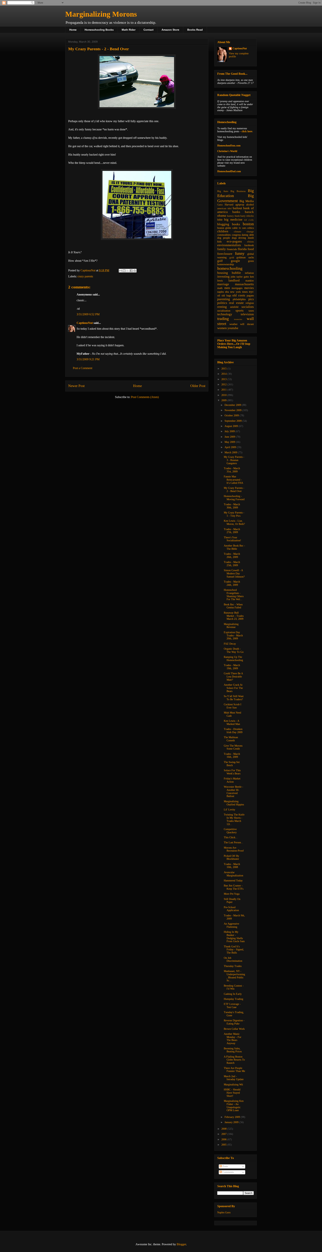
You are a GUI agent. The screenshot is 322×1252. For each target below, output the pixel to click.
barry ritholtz (247, 216)
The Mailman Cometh (231, 739)
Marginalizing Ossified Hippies (234, 803)
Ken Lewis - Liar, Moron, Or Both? (234, 522)
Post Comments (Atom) (145, 397)
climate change (244, 231)
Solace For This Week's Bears (232, 772)
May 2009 (230, 442)
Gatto (220, 204)
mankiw (249, 280)
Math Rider (128, 29)
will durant (247, 324)
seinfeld (234, 307)
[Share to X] (128, 271)
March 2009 (231, 452)
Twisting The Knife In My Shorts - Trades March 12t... (234, 819)
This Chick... (231, 837)
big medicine (233, 219)
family (221, 249)
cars (244, 228)
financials (232, 249)
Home (73, 29)
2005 (224, 1144)
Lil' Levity (229, 809)
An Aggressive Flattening (231, 925)
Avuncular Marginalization (233, 874)
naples (220, 291)
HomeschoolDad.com (229, 171)
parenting (223, 299)
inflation (249, 273)
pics (251, 299)
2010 (224, 395)
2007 (224, 1134)
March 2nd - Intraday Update (234, 1078)
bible (219, 219)
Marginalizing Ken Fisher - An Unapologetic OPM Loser (234, 1106)
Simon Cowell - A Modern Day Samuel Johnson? (234, 573)
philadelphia (239, 299)
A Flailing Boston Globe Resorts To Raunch (234, 1059)
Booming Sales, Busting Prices (233, 1050)
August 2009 (232, 426)
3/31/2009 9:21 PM (88, 359)
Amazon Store (170, 29)
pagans (250, 295)
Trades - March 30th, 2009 (232, 506)
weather (233, 324)
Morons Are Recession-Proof (234, 849)
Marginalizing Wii (233, 1084)
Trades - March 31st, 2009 (232, 470)
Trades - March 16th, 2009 (232, 756)
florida (242, 249)
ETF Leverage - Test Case (232, 1006)
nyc (251, 291)
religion (250, 303)
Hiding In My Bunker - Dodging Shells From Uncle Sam (234, 937)
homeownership (225, 264)
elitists (250, 241)
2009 (224, 400)
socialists (248, 307)
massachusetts (244, 284)
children (222, 231)
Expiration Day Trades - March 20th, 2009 (233, 635)
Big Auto (222, 191)
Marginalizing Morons (101, 14)
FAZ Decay (230, 643)
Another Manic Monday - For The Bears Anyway (232, 1039)
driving (242, 237)
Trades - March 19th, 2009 (232, 667)
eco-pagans (234, 241)
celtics (250, 228)
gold (231, 257)
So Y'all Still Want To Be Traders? (234, 698)
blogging (223, 224)
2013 (224, 379)
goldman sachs (245, 257)
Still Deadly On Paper (232, 901)
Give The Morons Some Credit (233, 747)
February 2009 (233, 1117)
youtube (233, 328)
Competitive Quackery (230, 831)
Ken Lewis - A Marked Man (232, 722)
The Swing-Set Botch (232, 764)
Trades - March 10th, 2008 (232, 866)
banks (236, 212)
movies (249, 288)
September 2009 (233, 421)
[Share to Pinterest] (135, 271)
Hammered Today (233, 880)
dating (245, 234)
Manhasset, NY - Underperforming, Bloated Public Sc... (234, 976)
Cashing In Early (233, 994)
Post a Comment (82, 368)
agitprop (239, 204)
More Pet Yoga (231, 893)
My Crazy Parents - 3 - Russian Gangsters (234, 460)
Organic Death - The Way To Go (234, 650)
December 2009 (233, 405)
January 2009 (232, 1122)
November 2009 (233, 410)
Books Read (195, 29)
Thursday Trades (233, 966)
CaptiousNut (85, 322)
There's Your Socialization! (232, 539)
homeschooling (229, 268)
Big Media (246, 201)
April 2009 (231, 447)
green (251, 261)
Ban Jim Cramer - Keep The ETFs (233, 887)
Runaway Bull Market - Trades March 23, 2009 (234, 615)
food (251, 249)
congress (236, 234)
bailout (237, 208)
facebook (249, 245)
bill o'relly (249, 220)
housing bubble (229, 273)
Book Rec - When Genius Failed (233, 606)
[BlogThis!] (124, 271)
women (222, 328)
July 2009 (230, 431)
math (219, 288)
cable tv (236, 228)
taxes (251, 310)
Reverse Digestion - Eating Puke (234, 1022)
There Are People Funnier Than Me (234, 1070)
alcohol (250, 204)
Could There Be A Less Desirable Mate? (233, 676)
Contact (148, 29)
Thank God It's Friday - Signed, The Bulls (234, 949)
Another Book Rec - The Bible (234, 547)
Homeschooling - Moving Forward (234, 498)
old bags (226, 295)
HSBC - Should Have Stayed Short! (232, 1092)
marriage (223, 284)
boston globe (224, 228)
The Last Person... (233, 842)
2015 (224, 368)
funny (239, 253)
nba (227, 291)
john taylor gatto (240, 276)
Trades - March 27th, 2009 (232, 531)
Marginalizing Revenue (231, 626)
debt (251, 234)
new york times (238, 291)
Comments (228, 1172)
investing (223, 276)
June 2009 (230, 436)
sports (240, 310)
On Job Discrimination (233, 959)
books (236, 224)
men (227, 288)
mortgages (237, 288)
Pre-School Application (231, 909)
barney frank (233, 216)
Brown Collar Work (234, 1028)
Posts (225, 1166)
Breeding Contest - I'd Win (234, 987)
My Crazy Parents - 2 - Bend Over (234, 490)
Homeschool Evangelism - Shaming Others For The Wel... (234, 595)
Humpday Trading (233, 999)
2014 (224, 373)
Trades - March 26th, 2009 (232, 555)
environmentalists (229, 245)
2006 (224, 1139)
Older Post (197, 386)
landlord (234, 280)
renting (222, 307)
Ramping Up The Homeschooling (233, 659)
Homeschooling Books (99, 29)
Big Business (238, 191)
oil (218, 295)
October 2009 (232, 415)
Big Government (235, 198)
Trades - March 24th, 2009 (232, 583)
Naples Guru (224, 1212)
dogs (234, 237)
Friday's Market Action (232, 780)
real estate (236, 303)
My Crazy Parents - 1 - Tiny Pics (234, 514)
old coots (238, 295)
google (235, 261)
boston (248, 224)
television (247, 314)
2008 (224, 1128)
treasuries (238, 319)
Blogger (181, 1244)
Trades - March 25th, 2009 (232, 564)
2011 (224, 389)
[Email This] (120, 271)
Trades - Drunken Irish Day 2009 (233, 731)
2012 (224, 384)
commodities (224, 234)
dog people (223, 237)
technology (224, 314)
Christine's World (227, 151)
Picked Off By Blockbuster (231, 858)
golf (220, 261)
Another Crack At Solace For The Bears (233, 688)
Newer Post (76, 386)
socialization (223, 310)
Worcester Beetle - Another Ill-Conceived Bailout (233, 791)
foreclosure (224, 254)
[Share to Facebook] (131, 271)
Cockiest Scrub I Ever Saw (232, 706)
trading (223, 318)
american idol (224, 208)
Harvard (229, 204)
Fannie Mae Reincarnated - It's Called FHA (233, 479)
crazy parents (85, 276)
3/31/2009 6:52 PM (88, 314)
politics (222, 303)
